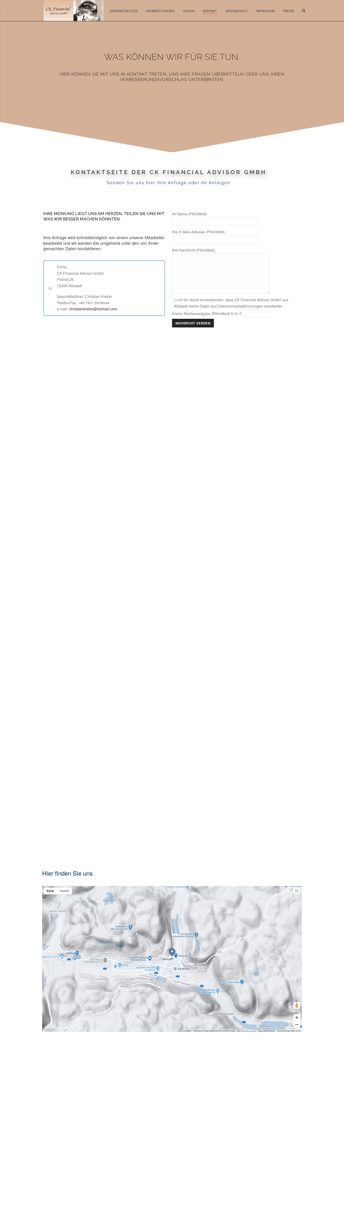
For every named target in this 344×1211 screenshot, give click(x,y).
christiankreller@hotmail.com (93, 309)
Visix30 (188, 11)
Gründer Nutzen (124, 11)
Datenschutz (236, 11)
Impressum (265, 11)
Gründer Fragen (160, 11)
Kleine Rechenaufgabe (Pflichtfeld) (207, 313)
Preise (288, 11)
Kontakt (210, 11)
